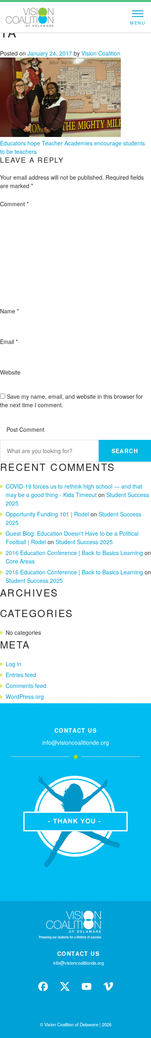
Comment (14, 204)
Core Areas (20, 561)
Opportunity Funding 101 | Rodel (47, 514)
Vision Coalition (100, 53)
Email (9, 342)
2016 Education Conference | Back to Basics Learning (74, 553)
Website (10, 372)
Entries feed (21, 675)
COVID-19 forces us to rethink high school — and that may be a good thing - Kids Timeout (74, 490)
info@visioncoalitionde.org (75, 742)
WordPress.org (25, 696)
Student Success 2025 (84, 542)
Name (9, 311)
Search (125, 451)
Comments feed (26, 686)
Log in (13, 664)
